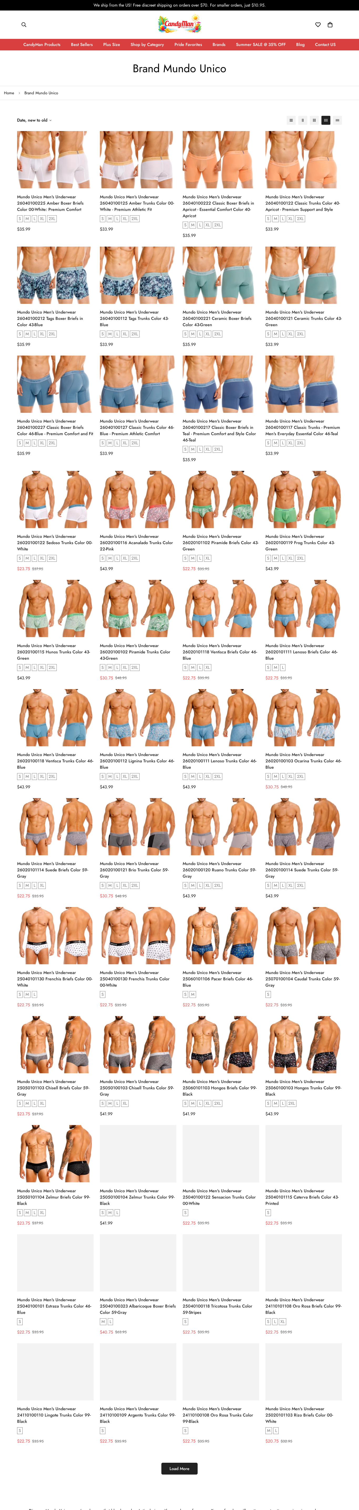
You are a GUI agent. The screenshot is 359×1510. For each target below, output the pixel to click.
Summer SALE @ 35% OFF (261, 44)
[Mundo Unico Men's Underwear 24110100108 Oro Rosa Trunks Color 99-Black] (221, 1371)
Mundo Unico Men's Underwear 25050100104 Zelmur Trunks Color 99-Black (137, 1197)
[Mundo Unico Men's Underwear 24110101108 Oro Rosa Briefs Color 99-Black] (303, 1263)
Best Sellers (82, 44)
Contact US (325, 44)
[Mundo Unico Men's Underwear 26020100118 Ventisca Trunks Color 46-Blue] (55, 717)
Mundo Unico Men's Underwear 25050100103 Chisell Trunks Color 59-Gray (137, 1088)
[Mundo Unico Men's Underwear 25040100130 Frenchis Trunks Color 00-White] (138, 935)
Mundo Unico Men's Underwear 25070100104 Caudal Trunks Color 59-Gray (302, 979)
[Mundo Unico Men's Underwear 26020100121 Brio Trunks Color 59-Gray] (138, 826)
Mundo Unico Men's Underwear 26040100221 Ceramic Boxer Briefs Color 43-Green (217, 318)
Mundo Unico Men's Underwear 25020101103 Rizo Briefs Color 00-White (299, 1415)
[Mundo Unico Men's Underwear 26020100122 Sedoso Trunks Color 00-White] (55, 499)
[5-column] (337, 120)
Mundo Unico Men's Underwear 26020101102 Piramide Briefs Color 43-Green (220, 542)
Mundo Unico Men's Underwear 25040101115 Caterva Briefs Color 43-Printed (302, 1197)
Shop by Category (147, 44)
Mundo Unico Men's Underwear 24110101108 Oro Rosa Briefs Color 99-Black (303, 1306)
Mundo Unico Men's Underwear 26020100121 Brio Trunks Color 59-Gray (134, 870)
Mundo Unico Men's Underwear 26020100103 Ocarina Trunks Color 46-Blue (303, 761)
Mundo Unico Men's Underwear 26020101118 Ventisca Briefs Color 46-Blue (220, 652)
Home (9, 93)
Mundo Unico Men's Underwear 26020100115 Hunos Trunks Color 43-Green (53, 652)
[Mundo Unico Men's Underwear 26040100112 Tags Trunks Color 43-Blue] (138, 275)
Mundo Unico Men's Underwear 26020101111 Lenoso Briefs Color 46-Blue (301, 652)
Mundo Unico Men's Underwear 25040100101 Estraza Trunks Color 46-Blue (54, 1306)
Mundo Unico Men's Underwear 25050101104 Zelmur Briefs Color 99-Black (53, 1197)
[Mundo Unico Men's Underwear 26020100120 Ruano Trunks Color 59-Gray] (221, 826)
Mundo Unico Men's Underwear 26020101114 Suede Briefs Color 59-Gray (52, 870)
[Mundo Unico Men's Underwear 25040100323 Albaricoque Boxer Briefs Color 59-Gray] (138, 1263)
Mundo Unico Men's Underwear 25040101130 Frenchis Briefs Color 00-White (54, 979)
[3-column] (314, 120)
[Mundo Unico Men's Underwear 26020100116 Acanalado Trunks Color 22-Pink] (138, 499)
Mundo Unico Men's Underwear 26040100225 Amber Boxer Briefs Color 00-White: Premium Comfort (50, 203)
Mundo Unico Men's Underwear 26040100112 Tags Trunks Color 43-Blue (134, 318)
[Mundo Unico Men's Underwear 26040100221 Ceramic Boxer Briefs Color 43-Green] (221, 275)
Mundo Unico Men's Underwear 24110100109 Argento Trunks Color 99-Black (137, 1415)
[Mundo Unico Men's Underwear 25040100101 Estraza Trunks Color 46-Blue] (55, 1263)
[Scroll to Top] (349, 1481)
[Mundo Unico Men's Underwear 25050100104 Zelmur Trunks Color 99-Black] (138, 1153)
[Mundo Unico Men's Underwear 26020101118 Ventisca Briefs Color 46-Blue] (221, 608)
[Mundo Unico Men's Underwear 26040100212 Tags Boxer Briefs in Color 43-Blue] (55, 275)
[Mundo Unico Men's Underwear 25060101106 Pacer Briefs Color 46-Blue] (221, 935)
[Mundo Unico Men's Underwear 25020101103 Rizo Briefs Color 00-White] (303, 1371)
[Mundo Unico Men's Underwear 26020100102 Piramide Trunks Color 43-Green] (138, 608)
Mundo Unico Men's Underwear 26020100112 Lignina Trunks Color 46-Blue (137, 761)
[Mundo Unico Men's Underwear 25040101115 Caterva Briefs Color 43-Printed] (303, 1153)
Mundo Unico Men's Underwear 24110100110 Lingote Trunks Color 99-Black (54, 1415)
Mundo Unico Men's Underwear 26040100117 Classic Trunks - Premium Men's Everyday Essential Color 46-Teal (302, 427)
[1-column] (291, 120)
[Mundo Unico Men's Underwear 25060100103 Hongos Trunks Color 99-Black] (303, 1044)
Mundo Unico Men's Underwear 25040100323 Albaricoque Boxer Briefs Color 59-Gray (138, 1306)
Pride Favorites (188, 44)
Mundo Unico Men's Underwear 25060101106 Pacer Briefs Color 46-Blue (218, 979)
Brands (219, 44)
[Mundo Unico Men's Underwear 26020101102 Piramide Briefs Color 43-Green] (221, 499)
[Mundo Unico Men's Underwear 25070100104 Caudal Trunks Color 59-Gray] (303, 935)
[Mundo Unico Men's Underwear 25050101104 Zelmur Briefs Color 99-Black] (55, 1153)
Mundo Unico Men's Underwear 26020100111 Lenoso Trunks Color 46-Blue (220, 761)
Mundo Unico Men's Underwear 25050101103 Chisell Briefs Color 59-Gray (53, 1088)
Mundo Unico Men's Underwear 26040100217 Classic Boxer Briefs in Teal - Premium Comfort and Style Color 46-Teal (219, 430)
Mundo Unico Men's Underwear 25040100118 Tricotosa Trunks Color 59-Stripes (217, 1306)
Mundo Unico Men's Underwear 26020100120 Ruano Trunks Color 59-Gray (219, 870)
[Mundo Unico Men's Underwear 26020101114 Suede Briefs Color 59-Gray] (55, 826)
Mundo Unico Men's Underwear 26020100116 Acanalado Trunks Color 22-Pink (136, 542)
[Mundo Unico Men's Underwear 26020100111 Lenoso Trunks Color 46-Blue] (221, 717)
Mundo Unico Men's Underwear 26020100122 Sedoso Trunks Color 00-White (54, 542)
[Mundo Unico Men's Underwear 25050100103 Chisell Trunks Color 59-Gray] (138, 1044)
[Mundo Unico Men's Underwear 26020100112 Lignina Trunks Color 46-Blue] (138, 717)
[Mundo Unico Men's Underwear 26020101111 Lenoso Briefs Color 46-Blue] (303, 608)
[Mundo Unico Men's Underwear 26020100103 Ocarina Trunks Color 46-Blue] (303, 717)
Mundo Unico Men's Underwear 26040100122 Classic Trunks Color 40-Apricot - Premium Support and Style (302, 203)
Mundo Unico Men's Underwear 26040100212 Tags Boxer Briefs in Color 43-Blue (50, 318)
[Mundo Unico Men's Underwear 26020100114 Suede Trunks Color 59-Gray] (303, 826)
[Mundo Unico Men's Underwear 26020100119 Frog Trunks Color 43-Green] (303, 499)
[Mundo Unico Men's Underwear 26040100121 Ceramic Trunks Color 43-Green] (303, 275)
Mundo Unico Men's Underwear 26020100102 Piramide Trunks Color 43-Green (135, 652)
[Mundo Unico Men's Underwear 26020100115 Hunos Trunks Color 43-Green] (55, 608)
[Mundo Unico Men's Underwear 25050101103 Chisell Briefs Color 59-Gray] (55, 1044)
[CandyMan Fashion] (179, 25)
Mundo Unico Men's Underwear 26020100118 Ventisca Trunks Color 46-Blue (55, 761)
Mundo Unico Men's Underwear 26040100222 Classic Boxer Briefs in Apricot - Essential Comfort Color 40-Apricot (218, 206)
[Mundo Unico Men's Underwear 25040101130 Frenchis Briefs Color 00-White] (55, 935)
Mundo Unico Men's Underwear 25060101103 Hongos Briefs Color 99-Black (220, 1088)
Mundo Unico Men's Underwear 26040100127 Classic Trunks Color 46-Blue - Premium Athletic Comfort (137, 427)
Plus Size (111, 44)
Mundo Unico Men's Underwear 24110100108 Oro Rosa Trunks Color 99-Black (218, 1415)
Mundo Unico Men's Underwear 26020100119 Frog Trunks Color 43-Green (300, 542)
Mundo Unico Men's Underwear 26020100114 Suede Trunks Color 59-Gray (301, 870)
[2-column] (302, 120)
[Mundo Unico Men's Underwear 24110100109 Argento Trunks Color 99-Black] (138, 1371)
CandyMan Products (41, 44)
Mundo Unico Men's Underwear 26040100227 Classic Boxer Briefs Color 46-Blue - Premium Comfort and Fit (55, 427)
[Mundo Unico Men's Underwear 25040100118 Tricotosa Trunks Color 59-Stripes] (221, 1263)
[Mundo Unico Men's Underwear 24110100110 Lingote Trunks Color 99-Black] (55, 1371)
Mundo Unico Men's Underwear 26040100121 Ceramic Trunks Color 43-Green (303, 318)
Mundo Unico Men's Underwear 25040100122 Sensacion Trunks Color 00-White (219, 1197)
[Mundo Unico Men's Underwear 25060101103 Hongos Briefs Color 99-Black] (221, 1044)
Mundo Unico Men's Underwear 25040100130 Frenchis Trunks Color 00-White (135, 979)
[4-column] (325, 120)
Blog (300, 44)
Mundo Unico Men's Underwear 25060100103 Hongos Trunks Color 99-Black (303, 1088)
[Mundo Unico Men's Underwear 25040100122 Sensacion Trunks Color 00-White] (221, 1153)
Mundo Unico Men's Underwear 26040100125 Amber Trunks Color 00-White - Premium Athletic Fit (137, 203)
